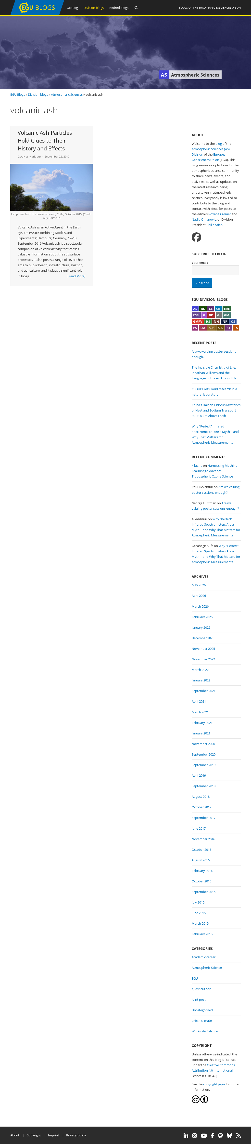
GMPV (197, 321)
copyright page (214, 1084)
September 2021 (203, 691)
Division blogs (94, 7)
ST (228, 328)
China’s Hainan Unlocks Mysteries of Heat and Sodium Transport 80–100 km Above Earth (216, 410)
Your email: (200, 262)
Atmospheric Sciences (67, 94)
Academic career (203, 957)
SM (203, 328)
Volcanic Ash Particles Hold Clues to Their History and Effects (45, 140)
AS (195, 308)
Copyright (33, 1135)
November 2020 (203, 744)
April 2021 (199, 701)
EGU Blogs (17, 94)
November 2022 (203, 659)
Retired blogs (118, 7)
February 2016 (202, 870)
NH (216, 321)
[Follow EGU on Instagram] (194, 1135)
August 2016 (201, 860)
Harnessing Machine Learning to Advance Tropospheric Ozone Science (214, 471)
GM (226, 315)
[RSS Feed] (238, 1135)
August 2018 (201, 796)
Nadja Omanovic (204, 219)
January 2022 (201, 680)
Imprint (53, 1135)
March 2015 (200, 923)
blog (218, 143)
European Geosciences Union (220, 7)
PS (195, 328)
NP (225, 321)
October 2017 (201, 807)
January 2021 (201, 733)
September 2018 (203, 786)
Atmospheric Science (207, 967)
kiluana (197, 465)
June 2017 (199, 828)
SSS (220, 328)
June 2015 (199, 913)
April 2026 (199, 595)
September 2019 (203, 765)
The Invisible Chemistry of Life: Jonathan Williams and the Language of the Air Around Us (214, 372)
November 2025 (203, 648)
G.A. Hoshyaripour (29, 156)
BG (203, 308)
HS (208, 321)
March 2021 (200, 712)
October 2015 (201, 881)
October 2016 (201, 849)
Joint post (199, 999)
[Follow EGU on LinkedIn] (186, 1135)
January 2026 (201, 627)
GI (218, 315)
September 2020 (203, 754)
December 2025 (203, 638)
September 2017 (203, 817)
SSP (211, 328)
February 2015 (202, 934)
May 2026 (199, 585)
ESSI (196, 315)
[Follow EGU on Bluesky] (229, 1135)
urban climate (202, 1020)
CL (211, 308)
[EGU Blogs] (37, 14)
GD (211, 315)
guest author (201, 989)
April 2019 (199, 775)
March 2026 (200, 606)
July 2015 (198, 902)
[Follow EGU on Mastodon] (220, 1135)
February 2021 (202, 722)
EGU (195, 978)
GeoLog (72, 7)
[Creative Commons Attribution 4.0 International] (196, 1102)
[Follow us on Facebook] (196, 237)
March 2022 (200, 669)
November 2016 (203, 839)
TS (236, 328)
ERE (227, 308)
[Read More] (76, 276)
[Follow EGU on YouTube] (204, 1135)
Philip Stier (214, 225)
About (14, 1135)
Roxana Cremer (219, 214)
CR (218, 308)
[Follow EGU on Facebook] (212, 1135)
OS (233, 321)
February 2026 (202, 617)
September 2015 (203, 892)
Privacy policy (76, 1135)
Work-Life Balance (205, 1031)
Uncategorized (202, 1010)
